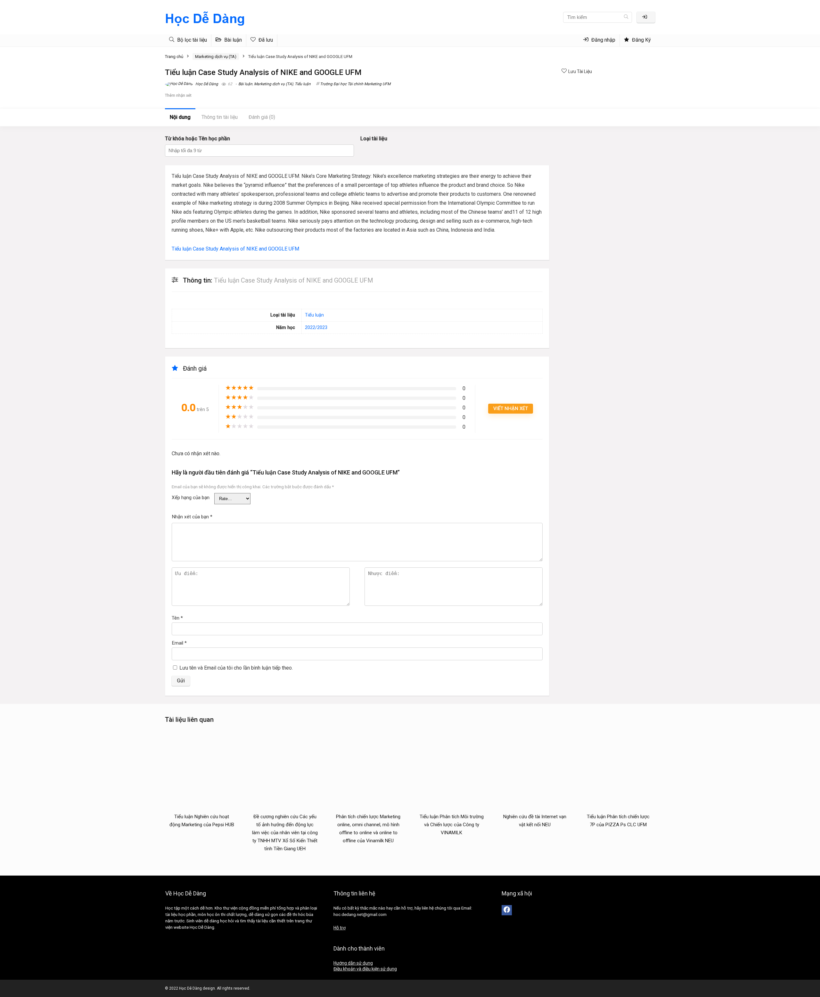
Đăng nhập (602, 40)
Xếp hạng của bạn (190, 497)
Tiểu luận (303, 84)
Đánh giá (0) (262, 117)
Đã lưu (265, 40)
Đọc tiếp (201, 837)
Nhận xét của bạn (192, 517)
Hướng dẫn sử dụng (353, 963)
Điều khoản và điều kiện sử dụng (365, 968)
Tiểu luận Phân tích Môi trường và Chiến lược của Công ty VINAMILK (452, 825)
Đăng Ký (641, 40)
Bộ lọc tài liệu (191, 40)
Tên (177, 618)
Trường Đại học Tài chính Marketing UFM (355, 84)
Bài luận (232, 40)
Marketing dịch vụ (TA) (215, 56)
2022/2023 (316, 327)
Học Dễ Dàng (206, 84)
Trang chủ (174, 56)
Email (179, 643)
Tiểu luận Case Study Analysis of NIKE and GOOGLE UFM (235, 249)
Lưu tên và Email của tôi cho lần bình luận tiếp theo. (236, 668)
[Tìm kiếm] (626, 17)
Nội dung (180, 117)
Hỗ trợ (339, 927)
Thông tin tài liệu (219, 117)
